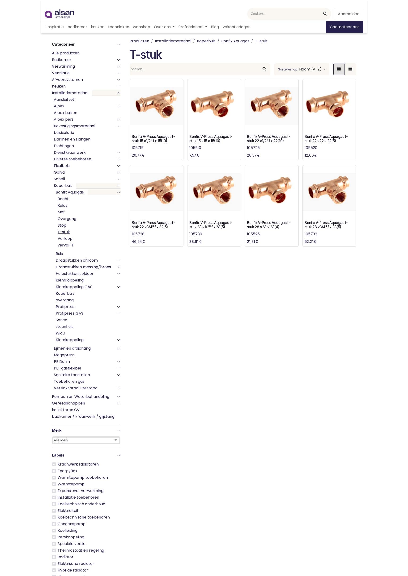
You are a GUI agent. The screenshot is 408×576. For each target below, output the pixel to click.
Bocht (63, 199)
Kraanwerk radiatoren (78, 464)
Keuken (59, 86)
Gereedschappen (68, 403)
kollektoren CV (66, 410)
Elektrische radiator (76, 563)
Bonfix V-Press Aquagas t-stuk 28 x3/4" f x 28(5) (326, 224)
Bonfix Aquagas (70, 192)
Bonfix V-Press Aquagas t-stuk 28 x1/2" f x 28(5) (211, 224)
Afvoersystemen (67, 79)
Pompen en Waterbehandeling (80, 396)
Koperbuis (63, 185)
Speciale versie (71, 543)
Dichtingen (64, 146)
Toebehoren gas (69, 381)
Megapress (64, 355)
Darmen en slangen (72, 139)
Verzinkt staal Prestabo (76, 388)
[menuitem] (55, 27)
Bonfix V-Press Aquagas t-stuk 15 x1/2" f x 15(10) (153, 138)
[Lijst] (350, 69)
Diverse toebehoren (72, 159)
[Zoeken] (325, 14)
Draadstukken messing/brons (83, 267)
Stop (62, 225)
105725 (253, 147)
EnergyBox (67, 471)
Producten (139, 41)
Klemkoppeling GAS (74, 287)
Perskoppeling (71, 537)
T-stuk (64, 232)
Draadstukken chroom (77, 260)
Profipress (65, 306)
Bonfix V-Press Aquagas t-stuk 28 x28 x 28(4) (268, 224)
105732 (311, 234)
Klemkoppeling (70, 280)
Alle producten (66, 53)
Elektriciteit (68, 510)
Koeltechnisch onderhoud (81, 504)
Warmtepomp (71, 484)
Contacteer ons (344, 27)
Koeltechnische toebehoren (84, 517)
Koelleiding (67, 530)
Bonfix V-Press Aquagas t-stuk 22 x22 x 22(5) (326, 138)
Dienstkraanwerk (70, 152)
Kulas (62, 205)
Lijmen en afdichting (72, 348)
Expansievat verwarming (80, 490)
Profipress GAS (69, 313)
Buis (59, 253)
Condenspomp (71, 524)
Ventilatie (61, 73)
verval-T (66, 245)
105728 (138, 234)
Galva (59, 172)
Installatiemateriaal (70, 93)
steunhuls (64, 326)
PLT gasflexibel (67, 368)
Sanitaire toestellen (72, 375)
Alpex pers (64, 119)
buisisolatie (64, 132)
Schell (59, 179)
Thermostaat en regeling (81, 550)
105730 (195, 234)
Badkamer (61, 59)
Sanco (61, 320)
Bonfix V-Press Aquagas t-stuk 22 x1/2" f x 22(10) (268, 138)
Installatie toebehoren (78, 497)
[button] (301, 69)
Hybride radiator (73, 570)
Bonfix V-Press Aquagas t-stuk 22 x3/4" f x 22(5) (153, 224)
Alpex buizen (65, 112)
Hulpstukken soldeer (75, 273)
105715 (138, 147)
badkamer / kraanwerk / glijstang (83, 416)
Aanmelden (348, 14)
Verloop (65, 238)
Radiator (65, 557)
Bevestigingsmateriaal (74, 126)
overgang (65, 300)
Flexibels (62, 165)
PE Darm (62, 361)
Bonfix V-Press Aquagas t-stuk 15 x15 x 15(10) (211, 138)
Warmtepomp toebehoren (83, 477)
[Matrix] (339, 69)
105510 (195, 147)
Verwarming (63, 66)
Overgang (67, 218)
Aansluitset (64, 99)
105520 (311, 147)
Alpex (59, 106)
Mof (61, 212)
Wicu (60, 333)
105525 (253, 234)
